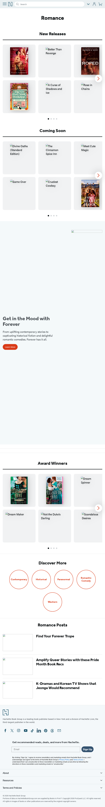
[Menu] (5, 4)
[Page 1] (48, 119)
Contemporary (19, 579)
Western (52, 601)
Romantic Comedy (86, 579)
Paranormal (63, 579)
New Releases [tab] (52, 33)
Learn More (10, 346)
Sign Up (87, 749)
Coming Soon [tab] (53, 130)
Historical (41, 579)
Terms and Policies (12, 787)
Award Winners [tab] (52, 463)
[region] (52, 79)
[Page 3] (53, 119)
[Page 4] (56, 119)
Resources (8, 780)
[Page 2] (51, 119)
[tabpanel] (52, 82)
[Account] (94, 4)
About (6, 773)
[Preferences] (88, 4)
